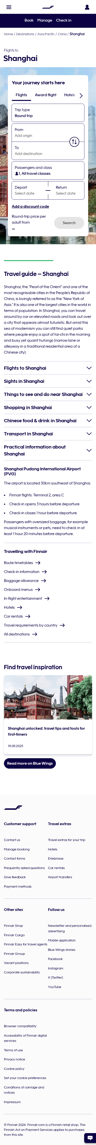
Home (8, 34)
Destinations (25, 34)
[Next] (81, 95)
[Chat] (90, 1138)
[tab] (21, 95)
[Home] (48, 7)
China (62, 34)
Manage (44, 20)
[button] (9, 7)
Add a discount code (30, 206)
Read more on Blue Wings (30, 763)
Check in (63, 20)
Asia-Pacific (46, 34)
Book (29, 20)
